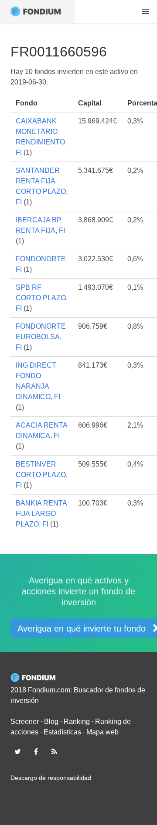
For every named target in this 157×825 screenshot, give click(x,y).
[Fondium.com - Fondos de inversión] (37, 11)
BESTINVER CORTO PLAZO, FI (42, 474)
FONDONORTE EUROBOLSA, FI (41, 337)
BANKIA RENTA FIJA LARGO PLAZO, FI (41, 513)
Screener (24, 721)
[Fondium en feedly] (54, 751)
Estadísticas (62, 732)
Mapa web (102, 732)
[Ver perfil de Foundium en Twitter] (17, 751)
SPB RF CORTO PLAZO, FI (42, 298)
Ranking (77, 721)
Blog (51, 721)
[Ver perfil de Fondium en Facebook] (36, 751)
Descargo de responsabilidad (50, 777)
